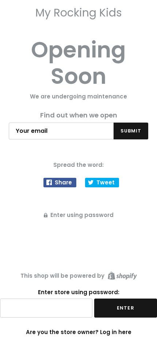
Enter (125, 307)
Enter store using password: (78, 292)
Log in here (115, 332)
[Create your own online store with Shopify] (121, 275)
